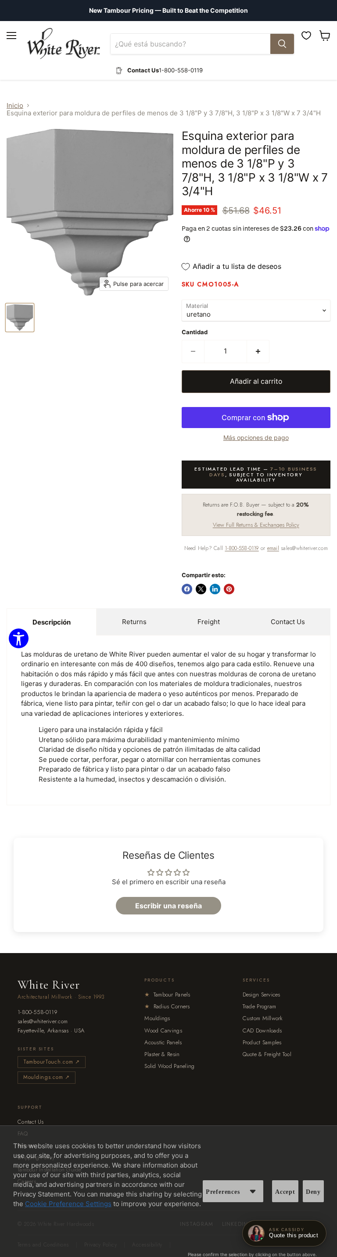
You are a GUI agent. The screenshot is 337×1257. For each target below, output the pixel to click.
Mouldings (157, 1018)
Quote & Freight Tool (267, 1054)
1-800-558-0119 (241, 548)
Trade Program (259, 1006)
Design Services (261, 994)
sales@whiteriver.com (43, 1021)
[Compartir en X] (201, 589)
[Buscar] (282, 44)
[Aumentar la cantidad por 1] (258, 351)
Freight (208, 622)
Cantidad (195, 332)
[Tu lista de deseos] (306, 35)
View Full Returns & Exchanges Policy (256, 525)
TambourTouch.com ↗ (51, 1062)
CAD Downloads (262, 1030)
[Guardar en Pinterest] (229, 589)
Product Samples (262, 1042)
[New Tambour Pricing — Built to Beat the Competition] (168, 10)
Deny (313, 1192)
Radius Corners (167, 1006)
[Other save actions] (252, 1191)
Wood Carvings (163, 1030)
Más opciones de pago (256, 437)
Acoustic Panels (163, 1042)
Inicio (15, 105)
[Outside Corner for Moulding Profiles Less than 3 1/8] (20, 318)
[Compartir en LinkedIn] (215, 589)
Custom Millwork (263, 1018)
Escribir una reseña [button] (168, 905)
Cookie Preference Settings (68, 1204)
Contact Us (288, 622)
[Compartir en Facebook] (187, 589)
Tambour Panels (167, 994)
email (273, 548)
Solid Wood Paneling (169, 1066)
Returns (134, 622)
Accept (285, 1192)
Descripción (51, 622)
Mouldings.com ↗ (46, 1077)
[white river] (63, 43)
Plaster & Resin (161, 1054)
